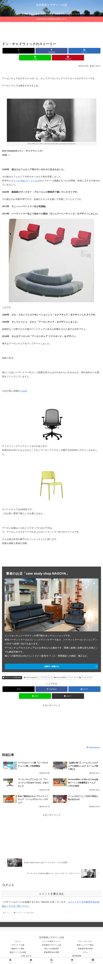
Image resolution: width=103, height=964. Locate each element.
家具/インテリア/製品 (85, 945)
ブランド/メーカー (85, 941)
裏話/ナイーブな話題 (18, 952)
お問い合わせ (26, 956)
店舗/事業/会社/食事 (51, 952)
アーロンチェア (86, 677)
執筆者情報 (76, 956)
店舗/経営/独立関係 (85, 949)
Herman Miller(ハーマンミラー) (66, 677)
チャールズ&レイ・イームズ (25, 180)
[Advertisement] (51, 33)
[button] (68, 696)
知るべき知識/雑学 (51, 949)
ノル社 (23, 391)
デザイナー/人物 (17, 945)
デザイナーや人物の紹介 (13, 677)
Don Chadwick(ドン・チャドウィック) (39, 677)
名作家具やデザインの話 (51, 945)
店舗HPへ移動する (51, 666)
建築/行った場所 (17, 949)
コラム (85, 952)
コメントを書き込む (51, 893)
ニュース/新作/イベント (51, 941)
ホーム (17, 941)
